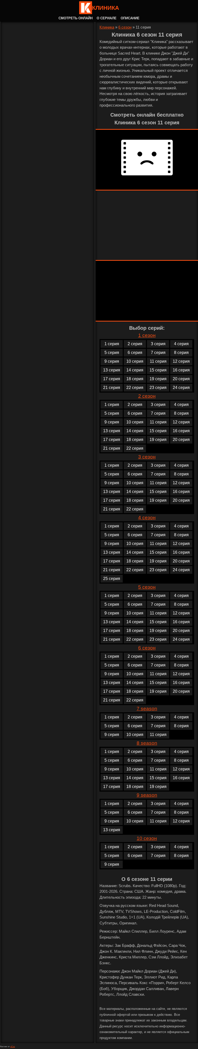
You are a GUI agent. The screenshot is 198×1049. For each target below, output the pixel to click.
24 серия (181, 387)
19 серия (158, 379)
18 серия (134, 379)
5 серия (111, 352)
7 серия (158, 352)
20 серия (181, 379)
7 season (147, 708)
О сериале (107, 18)
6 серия (135, 352)
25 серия (111, 578)
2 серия (135, 344)
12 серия (181, 361)
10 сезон (147, 838)
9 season (147, 795)
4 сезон (147, 517)
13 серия (111, 370)
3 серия (158, 344)
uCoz (12, 1046)
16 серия (181, 370)
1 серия (111, 344)
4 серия (181, 344)
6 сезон (124, 27)
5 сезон (147, 587)
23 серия (158, 387)
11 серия (158, 361)
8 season (147, 743)
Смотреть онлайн (76, 18)
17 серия (111, 379)
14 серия (134, 370)
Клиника (105, 8)
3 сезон (147, 457)
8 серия (181, 352)
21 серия (111, 387)
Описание (130, 18)
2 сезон (147, 396)
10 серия (134, 361)
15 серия (158, 370)
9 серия (111, 361)
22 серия (134, 387)
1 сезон (147, 335)
